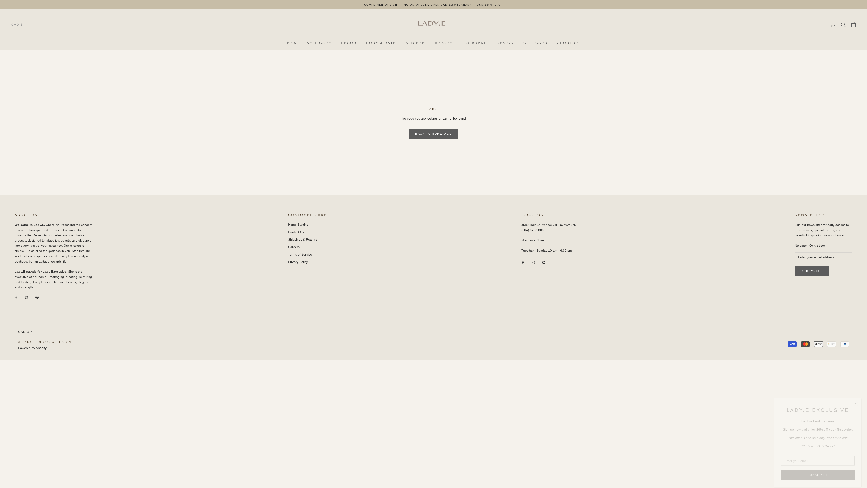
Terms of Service (300, 254)
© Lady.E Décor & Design (44, 342)
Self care (319, 43)
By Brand (475, 43)
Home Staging (298, 224)
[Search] (843, 24)
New (292, 43)
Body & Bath (381, 43)
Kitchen (415, 43)
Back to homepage (433, 133)
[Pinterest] (37, 297)
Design (505, 43)
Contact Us (296, 232)
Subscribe (818, 470)
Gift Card (535, 43)
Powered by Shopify (32, 348)
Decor (349, 43)
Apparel (445, 43)
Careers (294, 247)
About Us (568, 43)
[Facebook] (16, 297)
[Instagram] (26, 297)
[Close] (856, 399)
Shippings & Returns (302, 239)
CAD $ (17, 24)
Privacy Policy (298, 262)
